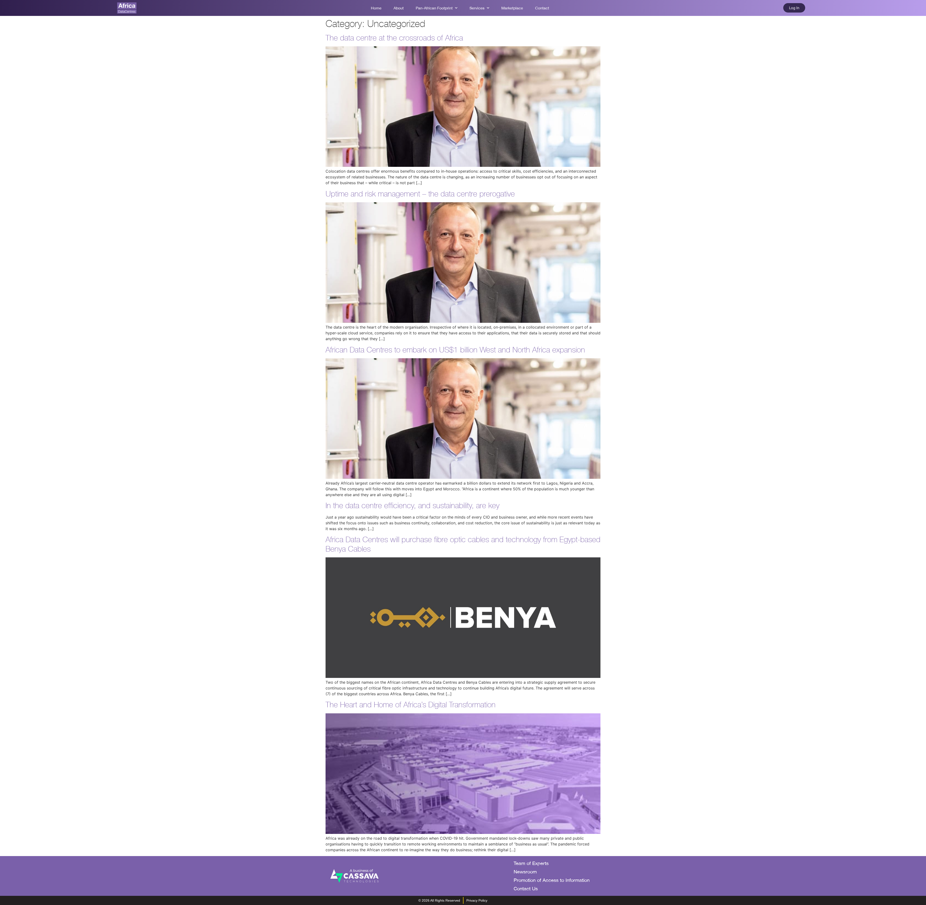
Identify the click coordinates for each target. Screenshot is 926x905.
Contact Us (526, 888)
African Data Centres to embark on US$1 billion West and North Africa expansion (455, 349)
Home (376, 8)
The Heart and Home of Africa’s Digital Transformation (411, 704)
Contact (542, 8)
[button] (794, 8)
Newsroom (525, 871)
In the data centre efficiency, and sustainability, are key (412, 505)
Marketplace (512, 8)
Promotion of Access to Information (552, 880)
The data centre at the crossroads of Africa (394, 37)
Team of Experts (531, 863)
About (399, 8)
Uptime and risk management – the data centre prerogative (420, 193)
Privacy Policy (476, 900)
